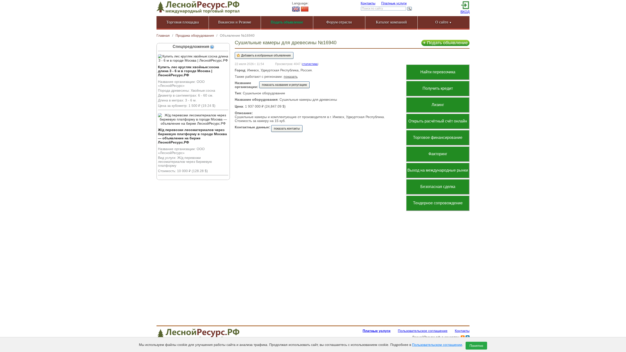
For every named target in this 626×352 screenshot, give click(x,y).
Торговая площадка (182, 22)
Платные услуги (394, 3)
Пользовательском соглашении (437, 345)
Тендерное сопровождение (438, 203)
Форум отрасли (339, 22)
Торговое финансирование (437, 137)
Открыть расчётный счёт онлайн (437, 121)
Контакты (368, 3)
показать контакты (287, 128)
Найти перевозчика (437, 72)
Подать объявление (445, 42)
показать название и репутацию (284, 85)
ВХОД (465, 12)
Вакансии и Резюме (234, 22)
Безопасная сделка (437, 187)
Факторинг (437, 154)
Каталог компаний (391, 22)
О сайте (443, 22)
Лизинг (438, 105)
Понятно (476, 346)
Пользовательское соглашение (422, 331)
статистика (310, 64)
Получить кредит (438, 88)
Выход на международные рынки (437, 170)
